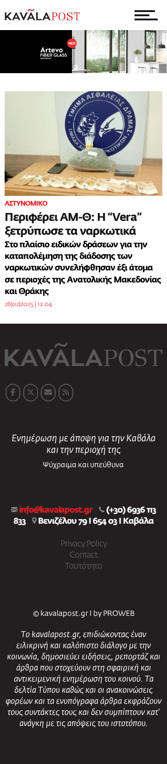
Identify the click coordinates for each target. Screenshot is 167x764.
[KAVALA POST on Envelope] (48, 392)
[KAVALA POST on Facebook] (13, 392)
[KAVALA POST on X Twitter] (30, 392)
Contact (83, 555)
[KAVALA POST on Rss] (65, 392)
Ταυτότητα (83, 566)
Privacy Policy (83, 544)
